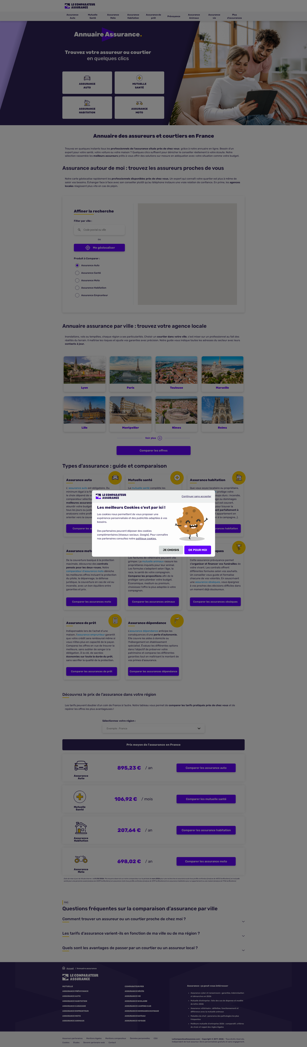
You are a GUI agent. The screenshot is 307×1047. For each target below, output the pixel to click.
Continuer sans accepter (194, 497)
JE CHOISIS (171, 550)
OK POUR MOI (197, 550)
